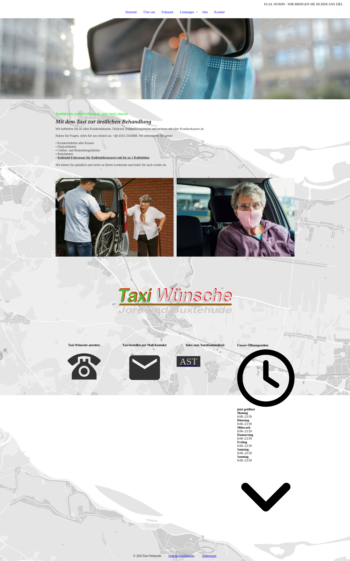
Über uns (149, 12)
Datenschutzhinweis (181, 556)
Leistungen (187, 12)
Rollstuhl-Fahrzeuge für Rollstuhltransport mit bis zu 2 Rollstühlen (103, 157)
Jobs (205, 12)
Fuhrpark (167, 12)
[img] (175, 58)
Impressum (209, 556)
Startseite (131, 12)
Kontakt (219, 12)
